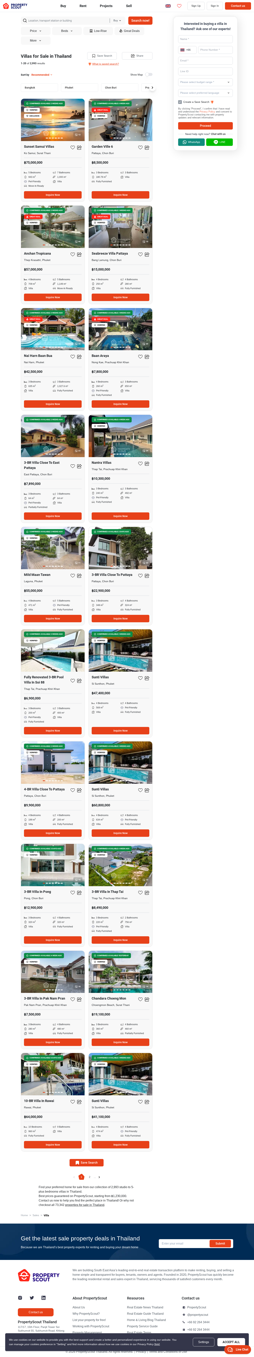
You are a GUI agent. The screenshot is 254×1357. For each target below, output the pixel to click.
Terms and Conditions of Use (168, 1352)
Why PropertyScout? (86, 1314)
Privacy (141, 1352)
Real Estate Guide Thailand (145, 1314)
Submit (220, 1243)
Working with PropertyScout (91, 1326)
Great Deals (132, 31)
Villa (46, 1215)
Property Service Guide (142, 1326)
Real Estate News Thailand (145, 1307)
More (33, 40)
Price (33, 31)
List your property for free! (89, 1320)
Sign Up (196, 5)
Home (24, 1215)
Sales (36, 1215)
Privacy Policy (207, 111)
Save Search (104, 55)
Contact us (238, 6)
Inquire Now (53, 194)
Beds (64, 31)
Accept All (231, 1342)
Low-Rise (100, 31)
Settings (203, 1342)
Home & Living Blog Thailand (146, 1320)
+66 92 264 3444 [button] (198, 1322)
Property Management (87, 1333)
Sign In (215, 5)
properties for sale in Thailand (84, 1205)
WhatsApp (194, 142)
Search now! (140, 20)
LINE (222, 142)
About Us (79, 1307)
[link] (157, 1344)
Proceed (205, 125)
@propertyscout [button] (197, 1315)
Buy (63, 6)
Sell (129, 6)
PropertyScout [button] (196, 1307)
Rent (83, 6)
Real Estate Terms (139, 1333)
